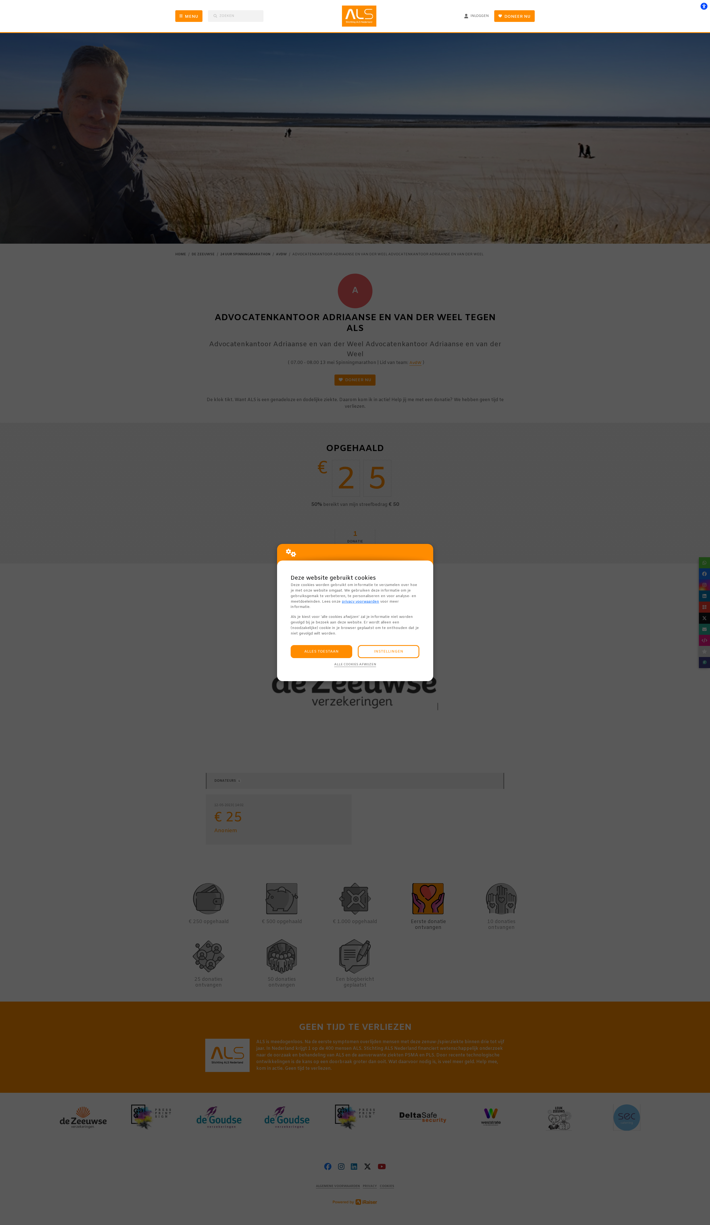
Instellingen (388, 651)
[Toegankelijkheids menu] (704, 6)
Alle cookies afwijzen (355, 664)
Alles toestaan (321, 651)
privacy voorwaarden (360, 601)
